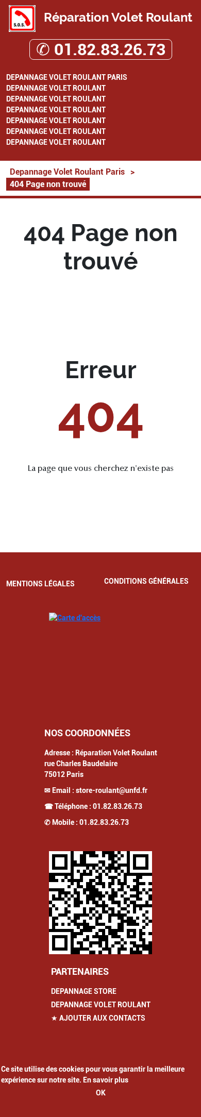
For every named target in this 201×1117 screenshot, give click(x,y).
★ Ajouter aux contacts (98, 1018)
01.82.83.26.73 (117, 806)
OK (101, 1093)
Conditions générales (146, 581)
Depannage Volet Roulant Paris (66, 77)
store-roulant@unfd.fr (111, 790)
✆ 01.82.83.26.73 (100, 49)
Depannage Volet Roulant (56, 88)
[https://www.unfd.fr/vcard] (100, 902)
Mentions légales (40, 584)
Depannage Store (83, 991)
